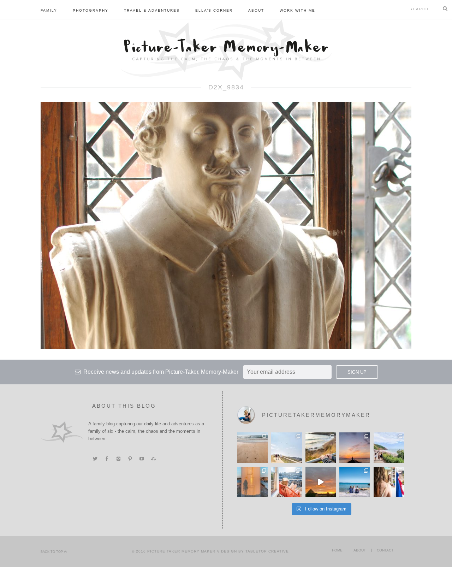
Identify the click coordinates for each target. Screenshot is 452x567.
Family (49, 10)
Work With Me (297, 10)
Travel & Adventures (152, 10)
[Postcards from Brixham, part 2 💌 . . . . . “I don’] (389, 447)
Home (337, 550)
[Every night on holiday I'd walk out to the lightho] (252, 482)
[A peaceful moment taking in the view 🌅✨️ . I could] (320, 447)
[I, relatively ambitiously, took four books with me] (286, 482)
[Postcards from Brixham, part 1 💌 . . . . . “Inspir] (354, 482)
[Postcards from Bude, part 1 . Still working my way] (286, 447)
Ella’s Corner (214, 10)
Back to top (52, 552)
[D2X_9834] (226, 225)
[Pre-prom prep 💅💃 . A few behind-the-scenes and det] (389, 482)
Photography (90, 10)
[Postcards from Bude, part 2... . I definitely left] (252, 447)
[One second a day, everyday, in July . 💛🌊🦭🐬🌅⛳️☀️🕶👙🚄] (320, 482)
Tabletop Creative (267, 551)
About (256, 10)
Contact (385, 550)
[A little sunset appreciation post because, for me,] (354, 447)
